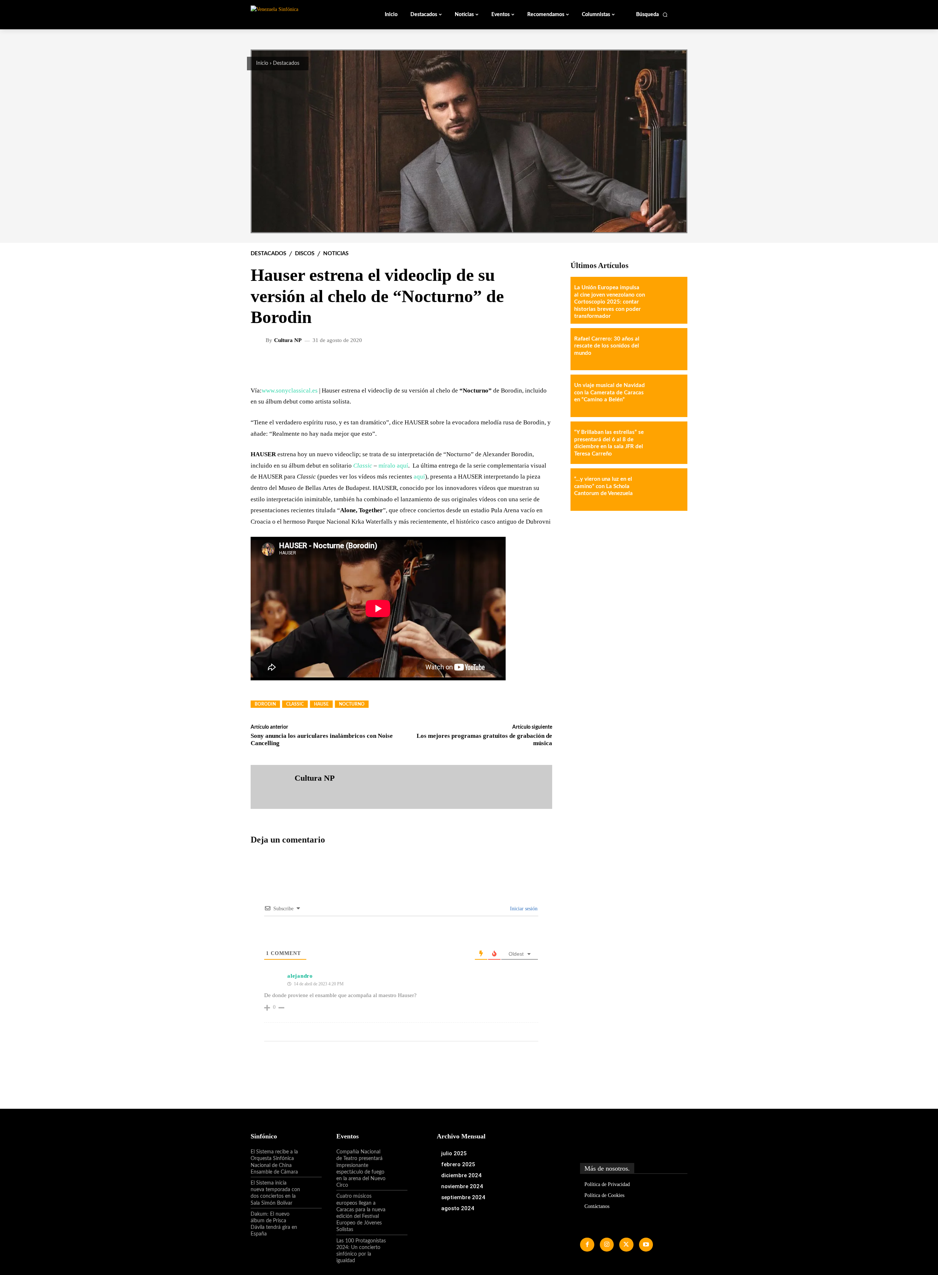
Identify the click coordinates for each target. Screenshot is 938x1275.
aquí (419, 476)
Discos (304, 253)
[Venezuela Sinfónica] (300, 14)
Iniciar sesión (523, 908)
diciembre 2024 (461, 1175)
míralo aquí (393, 465)
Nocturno (352, 704)
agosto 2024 (457, 1208)
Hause (321, 704)
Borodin (265, 704)
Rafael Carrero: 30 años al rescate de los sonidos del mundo (606, 346)
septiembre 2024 (463, 1197)
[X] (626, 1245)
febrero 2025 (458, 1164)
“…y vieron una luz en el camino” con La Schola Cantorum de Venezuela (603, 486)
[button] (652, 14)
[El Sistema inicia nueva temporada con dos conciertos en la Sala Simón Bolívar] (311, 1189)
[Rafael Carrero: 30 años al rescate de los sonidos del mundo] (666, 349)
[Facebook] (587, 1245)
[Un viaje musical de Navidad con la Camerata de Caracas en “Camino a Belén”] (666, 395)
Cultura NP (288, 340)
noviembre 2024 (462, 1186)
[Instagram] (607, 1245)
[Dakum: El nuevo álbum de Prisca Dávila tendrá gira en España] (311, 1220)
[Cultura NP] (259, 340)
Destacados (286, 63)
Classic (295, 704)
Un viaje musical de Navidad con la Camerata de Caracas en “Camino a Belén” (609, 392)
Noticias (335, 253)
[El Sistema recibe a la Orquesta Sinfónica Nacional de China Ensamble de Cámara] (311, 1158)
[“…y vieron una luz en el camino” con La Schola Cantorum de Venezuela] (666, 489)
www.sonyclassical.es (290, 390)
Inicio (262, 63)
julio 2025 (454, 1153)
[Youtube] (646, 1245)
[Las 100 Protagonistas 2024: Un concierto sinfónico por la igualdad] (396, 1247)
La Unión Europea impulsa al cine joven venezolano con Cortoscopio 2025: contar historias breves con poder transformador (609, 302)
